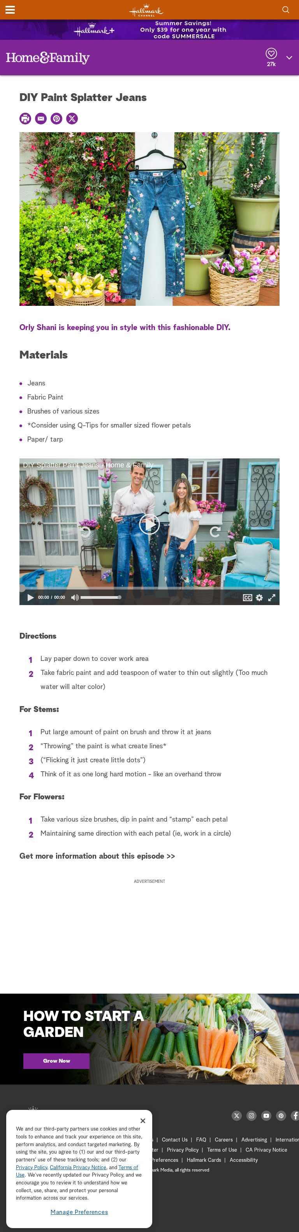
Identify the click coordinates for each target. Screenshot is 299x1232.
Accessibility (244, 1160)
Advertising (254, 1140)
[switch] (75, 597)
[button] (84, 531)
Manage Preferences (79, 1212)
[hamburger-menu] (10, 9)
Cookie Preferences (156, 1160)
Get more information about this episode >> (97, 856)
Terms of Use (222, 1150)
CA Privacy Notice (266, 1150)
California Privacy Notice (78, 1167)
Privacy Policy (183, 1150)
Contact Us (175, 1140)
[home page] (146, 10)
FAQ (201, 1140)
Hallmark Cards (204, 1160)
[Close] (143, 1121)
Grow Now (56, 1061)
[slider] (149, 588)
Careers (224, 1140)
